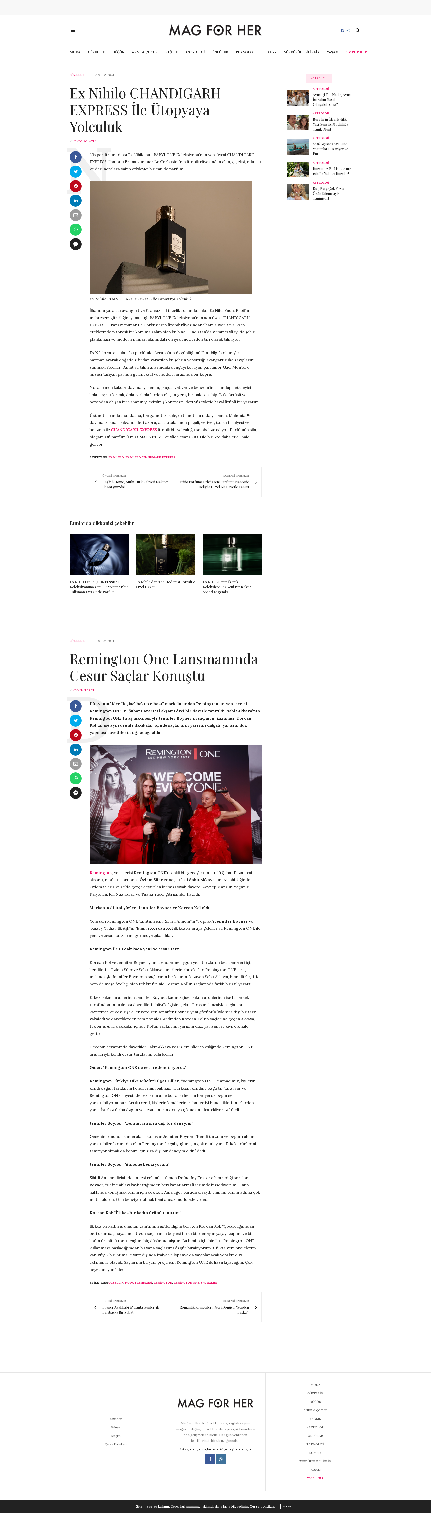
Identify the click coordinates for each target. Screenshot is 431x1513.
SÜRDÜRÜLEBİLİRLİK (302, 52)
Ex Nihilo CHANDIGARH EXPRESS (150, 457)
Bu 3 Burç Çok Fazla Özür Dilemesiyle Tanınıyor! (328, 193)
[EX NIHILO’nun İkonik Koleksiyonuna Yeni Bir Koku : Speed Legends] (232, 554)
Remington (163, 1282)
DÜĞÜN (118, 52)
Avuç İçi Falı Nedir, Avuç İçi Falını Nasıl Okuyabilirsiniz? (332, 99)
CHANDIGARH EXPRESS (134, 429)
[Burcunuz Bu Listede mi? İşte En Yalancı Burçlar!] (300, 169)
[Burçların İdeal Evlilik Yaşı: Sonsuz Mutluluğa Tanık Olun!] (300, 122)
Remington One (186, 1282)
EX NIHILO (116, 457)
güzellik (115, 1282)
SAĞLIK (171, 52)
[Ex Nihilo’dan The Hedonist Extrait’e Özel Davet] (165, 554)
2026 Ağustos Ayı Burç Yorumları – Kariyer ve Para (330, 149)
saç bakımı (209, 1282)
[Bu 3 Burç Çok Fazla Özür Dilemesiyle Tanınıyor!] (300, 191)
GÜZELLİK (96, 52)
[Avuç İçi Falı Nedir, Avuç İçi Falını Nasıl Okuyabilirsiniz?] (300, 98)
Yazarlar (116, 1419)
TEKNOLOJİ (246, 52)
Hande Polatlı (84, 141)
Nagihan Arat (83, 690)
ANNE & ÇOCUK (145, 52)
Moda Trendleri (138, 1282)
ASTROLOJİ (195, 52)
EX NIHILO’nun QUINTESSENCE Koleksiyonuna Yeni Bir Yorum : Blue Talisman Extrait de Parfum (99, 587)
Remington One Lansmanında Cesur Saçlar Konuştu (164, 666)
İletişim (115, 1436)
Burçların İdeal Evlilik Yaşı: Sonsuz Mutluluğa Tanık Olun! (330, 124)
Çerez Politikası (116, 1444)
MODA (75, 52)
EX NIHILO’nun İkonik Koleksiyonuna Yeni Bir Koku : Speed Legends (227, 587)
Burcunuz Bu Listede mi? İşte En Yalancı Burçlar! (332, 171)
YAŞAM (333, 52)
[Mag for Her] (215, 30)
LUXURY (270, 52)
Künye (115, 1427)
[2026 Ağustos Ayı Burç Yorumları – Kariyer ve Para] (300, 147)
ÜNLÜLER (220, 52)
